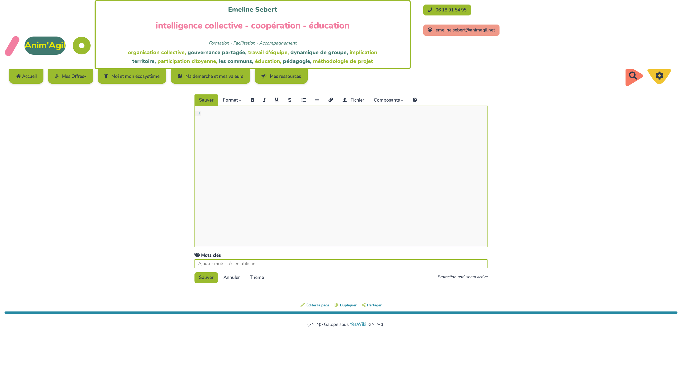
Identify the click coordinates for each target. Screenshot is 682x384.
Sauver (206, 100)
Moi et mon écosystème (135, 76)
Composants (387, 100)
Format (231, 100)
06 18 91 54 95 (450, 10)
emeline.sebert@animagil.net (465, 30)
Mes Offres (72, 76)
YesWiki (358, 324)
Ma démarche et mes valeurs (213, 76)
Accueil (29, 76)
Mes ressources (285, 76)
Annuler (232, 277)
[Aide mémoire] (415, 100)
